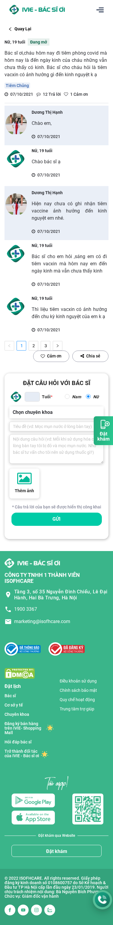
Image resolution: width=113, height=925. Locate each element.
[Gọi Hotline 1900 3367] (102, 899)
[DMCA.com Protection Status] (20, 673)
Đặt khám (56, 851)
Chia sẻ (93, 356)
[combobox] (13, 412)
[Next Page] (57, 346)
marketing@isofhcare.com (42, 621)
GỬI (56, 519)
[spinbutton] (32, 396)
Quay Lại (22, 28)
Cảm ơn (54, 356)
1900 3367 (25, 609)
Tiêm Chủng (17, 85)
